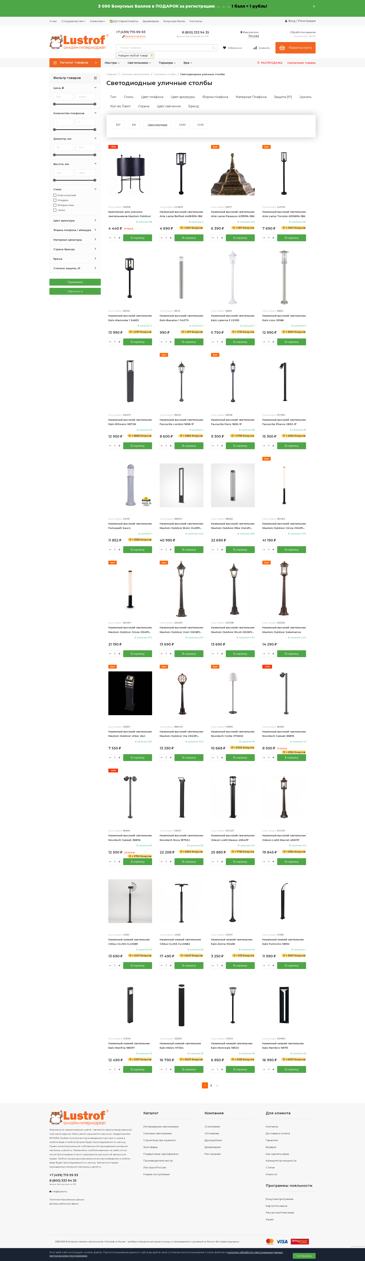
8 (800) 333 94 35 (195, 32)
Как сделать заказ (277, 1153)
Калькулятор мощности (281, 1160)
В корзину (138, 238)
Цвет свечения (169, 106)
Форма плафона (215, 97)
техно (61, 210)
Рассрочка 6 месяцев (280, 1212)
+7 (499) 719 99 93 (63, 1175)
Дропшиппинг (213, 1140)
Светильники (138, 62)
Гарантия (272, 1140)
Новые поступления (156, 1174)
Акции (270, 1219)
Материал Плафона (251, 97)
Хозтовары (150, 1147)
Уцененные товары (301, 62)
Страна (143, 106)
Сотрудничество (72, 21)
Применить (75, 282)
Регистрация (307, 21)
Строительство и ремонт (159, 1140)
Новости (271, 1174)
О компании (212, 1126)
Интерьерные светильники (161, 1126)
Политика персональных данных (66, 1199)
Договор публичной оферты (64, 1203)
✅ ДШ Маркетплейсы (124, 21)
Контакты (196, 21)
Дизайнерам (151, 21)
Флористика (65, 205)
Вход (291, 21)
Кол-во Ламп (120, 106)
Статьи (270, 1167)
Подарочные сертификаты (160, 1153)
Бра (187, 62)
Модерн (62, 200)
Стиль (128, 97)
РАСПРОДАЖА (271, 62)
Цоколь (306, 97)
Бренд (193, 106)
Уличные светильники (135, 74)
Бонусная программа (279, 1198)
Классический (66, 195)
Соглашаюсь (304, 1255)
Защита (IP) (283, 97)
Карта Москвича (276, 1205)
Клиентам (96, 21)
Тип (113, 97)
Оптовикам (212, 1133)
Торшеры (166, 62)
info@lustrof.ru (59, 1191)
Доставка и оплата (278, 1133)
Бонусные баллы (174, 21)
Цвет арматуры (183, 97)
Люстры (111, 62)
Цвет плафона (152, 97)
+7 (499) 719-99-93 (130, 32)
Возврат (271, 1147)
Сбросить (74, 291)
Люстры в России (154, 1167)
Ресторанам (213, 1153)
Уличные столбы (165, 74)
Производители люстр (158, 1160)
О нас (53, 21)
